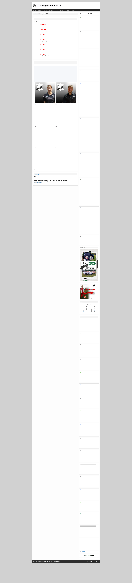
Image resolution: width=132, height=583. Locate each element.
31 (86, 312)
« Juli (80, 313)
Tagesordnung (37, 174)
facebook (72, 10)
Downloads (45, 10)
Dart (57, 10)
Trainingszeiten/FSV (52, 10)
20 (94, 310)
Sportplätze (62, 10)
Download (43, 24)
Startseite (34, 10)
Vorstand (39, 10)
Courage (97, 561)
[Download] (36, 24)
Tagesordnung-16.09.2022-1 (38, 182)
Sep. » (84, 313)
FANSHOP (67, 10)
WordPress (92, 561)
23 (83, 311)
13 (94, 309)
